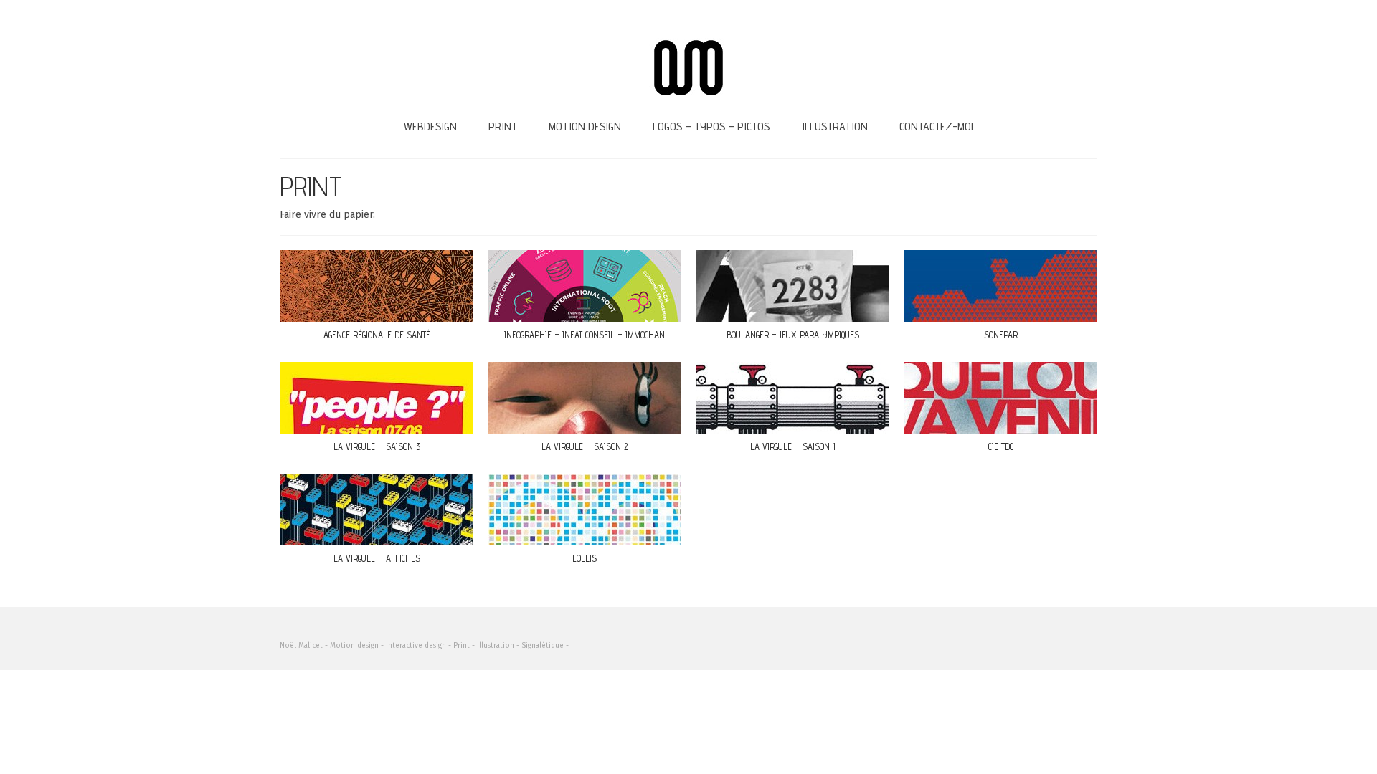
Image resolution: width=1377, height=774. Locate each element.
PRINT (502, 126)
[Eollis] (584, 509)
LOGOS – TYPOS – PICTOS (711, 126)
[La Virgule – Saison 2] (584, 398)
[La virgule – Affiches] (376, 509)
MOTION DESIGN (585, 126)
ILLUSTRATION (835, 126)
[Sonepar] (1000, 286)
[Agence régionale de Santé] (376, 286)
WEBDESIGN (430, 126)
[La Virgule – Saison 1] (792, 398)
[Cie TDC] (1000, 398)
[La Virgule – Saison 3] (376, 398)
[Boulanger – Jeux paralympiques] (792, 286)
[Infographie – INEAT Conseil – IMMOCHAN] (584, 286)
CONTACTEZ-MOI (936, 126)
